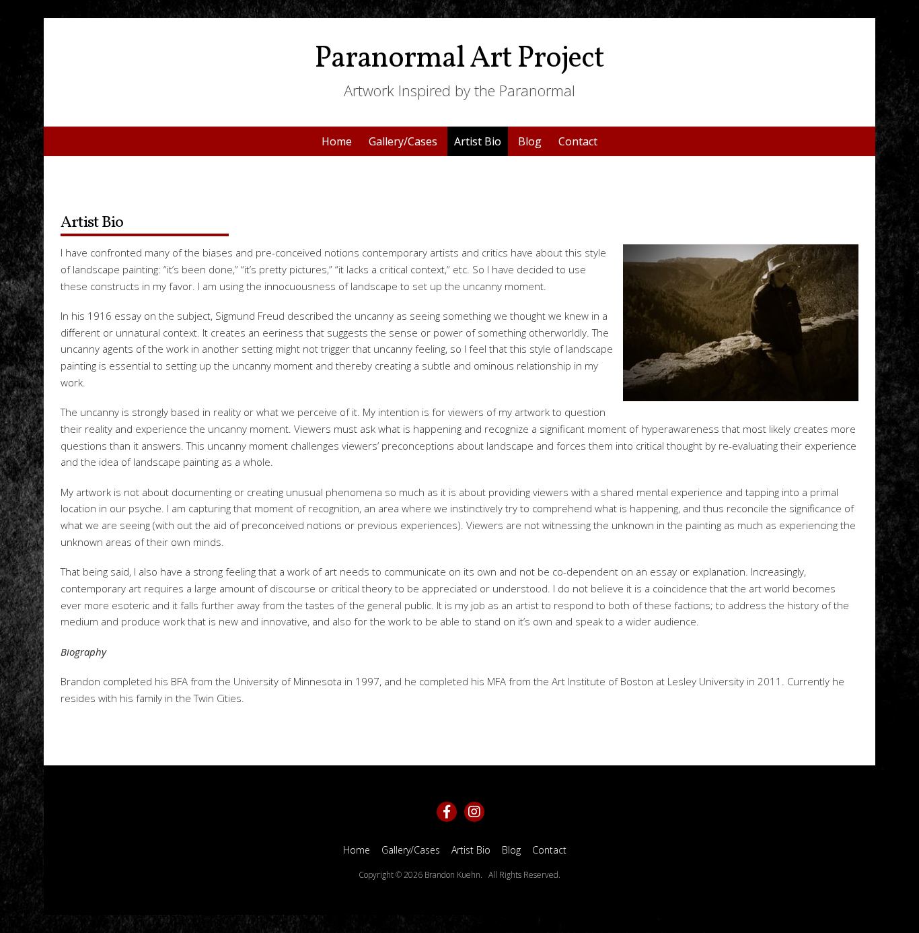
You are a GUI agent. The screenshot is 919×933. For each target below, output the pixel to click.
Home (337, 141)
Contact (577, 141)
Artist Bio (477, 141)
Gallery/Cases (403, 141)
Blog (530, 141)
